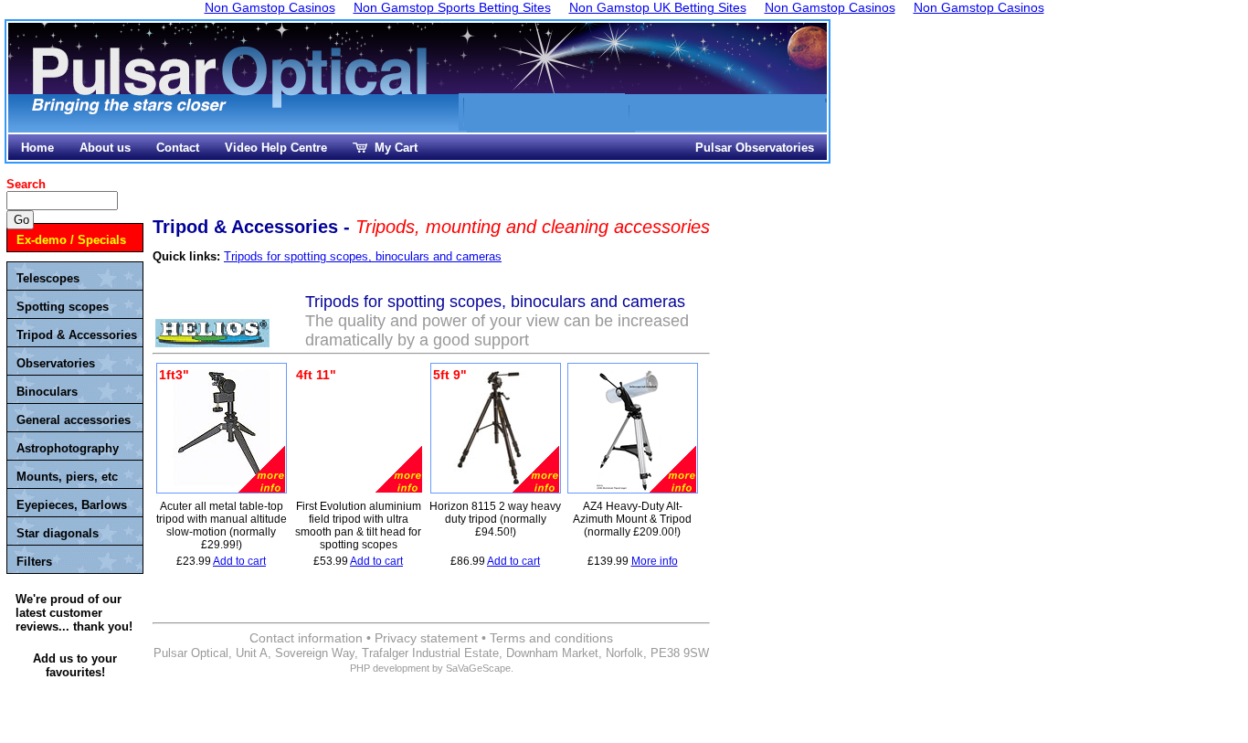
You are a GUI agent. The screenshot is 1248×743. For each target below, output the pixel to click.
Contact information (306, 638)
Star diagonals (57, 533)
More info (654, 561)
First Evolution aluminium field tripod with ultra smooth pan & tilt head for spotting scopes (358, 525)
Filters (34, 561)
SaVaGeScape (478, 668)
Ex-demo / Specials (71, 240)
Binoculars (47, 391)
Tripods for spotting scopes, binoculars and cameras (363, 256)
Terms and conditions (551, 638)
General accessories (73, 420)
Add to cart (239, 561)
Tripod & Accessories (76, 335)
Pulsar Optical (232, 80)
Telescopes (47, 278)
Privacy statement (426, 638)
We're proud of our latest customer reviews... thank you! (74, 612)
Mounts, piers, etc (67, 476)
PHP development (389, 668)
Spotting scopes (62, 306)
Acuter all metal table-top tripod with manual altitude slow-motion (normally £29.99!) (221, 525)
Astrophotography (67, 448)
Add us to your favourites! (75, 665)
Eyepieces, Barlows (71, 505)
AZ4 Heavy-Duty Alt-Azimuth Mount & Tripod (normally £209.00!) (632, 519)
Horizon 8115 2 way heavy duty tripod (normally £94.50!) (495, 519)
